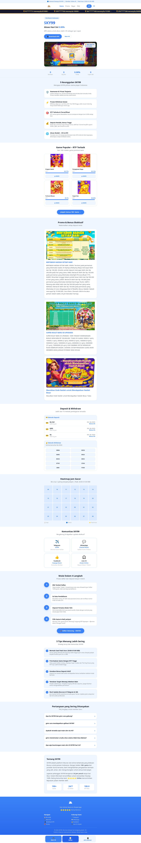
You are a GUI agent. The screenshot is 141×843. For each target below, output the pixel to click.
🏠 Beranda (47, 817)
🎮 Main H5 (47, 820)
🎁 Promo (47, 824)
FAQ (78, 6)
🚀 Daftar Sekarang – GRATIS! (70, 631)
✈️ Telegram (75, 817)
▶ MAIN (57, 176)
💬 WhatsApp (75, 820)
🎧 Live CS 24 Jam (76, 824)
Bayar (73, 6)
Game (62, 6)
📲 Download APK (53, 36)
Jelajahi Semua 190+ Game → (70, 212)
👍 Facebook (75, 822)
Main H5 (67, 36)
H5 (94, 6)
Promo (67, 6)
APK (89, 6)
